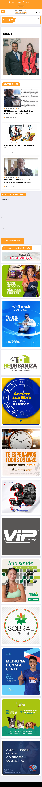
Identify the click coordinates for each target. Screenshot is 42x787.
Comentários (5, 199)
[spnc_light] (39, 12)
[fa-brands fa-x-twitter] (21, 6)
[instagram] (23, 6)
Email (2, 228)
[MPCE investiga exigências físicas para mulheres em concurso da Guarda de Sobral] (21, 98)
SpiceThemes (29, 784)
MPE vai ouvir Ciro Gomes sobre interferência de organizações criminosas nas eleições (17, 181)
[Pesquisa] (36, 12)
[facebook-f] (19, 6)
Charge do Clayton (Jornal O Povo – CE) (19, 146)
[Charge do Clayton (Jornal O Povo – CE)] (21, 132)
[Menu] (3, 11)
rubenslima (10, 108)
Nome (2, 218)
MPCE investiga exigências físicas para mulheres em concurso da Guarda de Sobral (18, 112)
